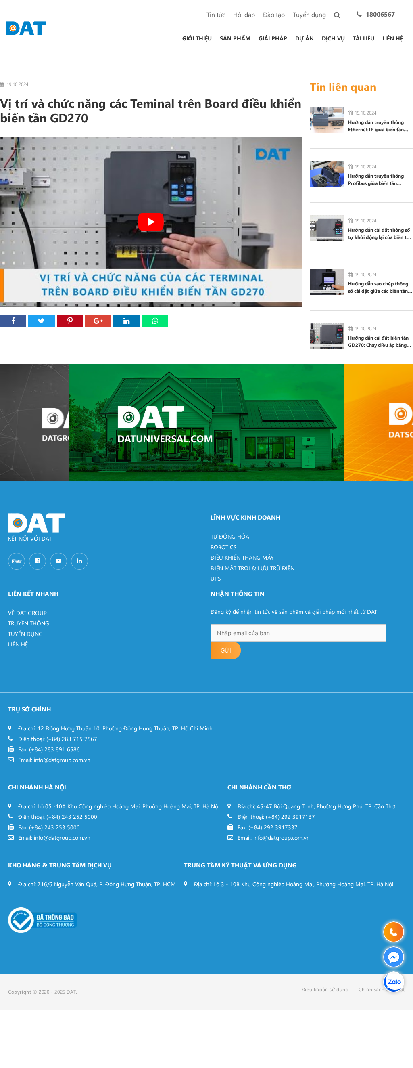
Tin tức (215, 14)
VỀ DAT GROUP (27, 613)
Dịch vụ (333, 38)
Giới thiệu (197, 38)
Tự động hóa (230, 536)
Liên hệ (392, 38)
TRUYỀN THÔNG (28, 623)
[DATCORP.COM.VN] (34, 422)
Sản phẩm (235, 38)
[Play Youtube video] (151, 222)
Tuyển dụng (309, 14)
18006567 (380, 14)
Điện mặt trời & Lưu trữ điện (252, 568)
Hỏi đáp (244, 14)
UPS (216, 578)
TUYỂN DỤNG (25, 634)
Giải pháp (273, 38)
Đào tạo (274, 14)
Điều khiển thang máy (242, 557)
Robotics (223, 547)
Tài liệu (363, 38)
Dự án (304, 38)
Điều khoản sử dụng (325, 989)
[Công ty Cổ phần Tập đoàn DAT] (26, 27)
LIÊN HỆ (18, 644)
